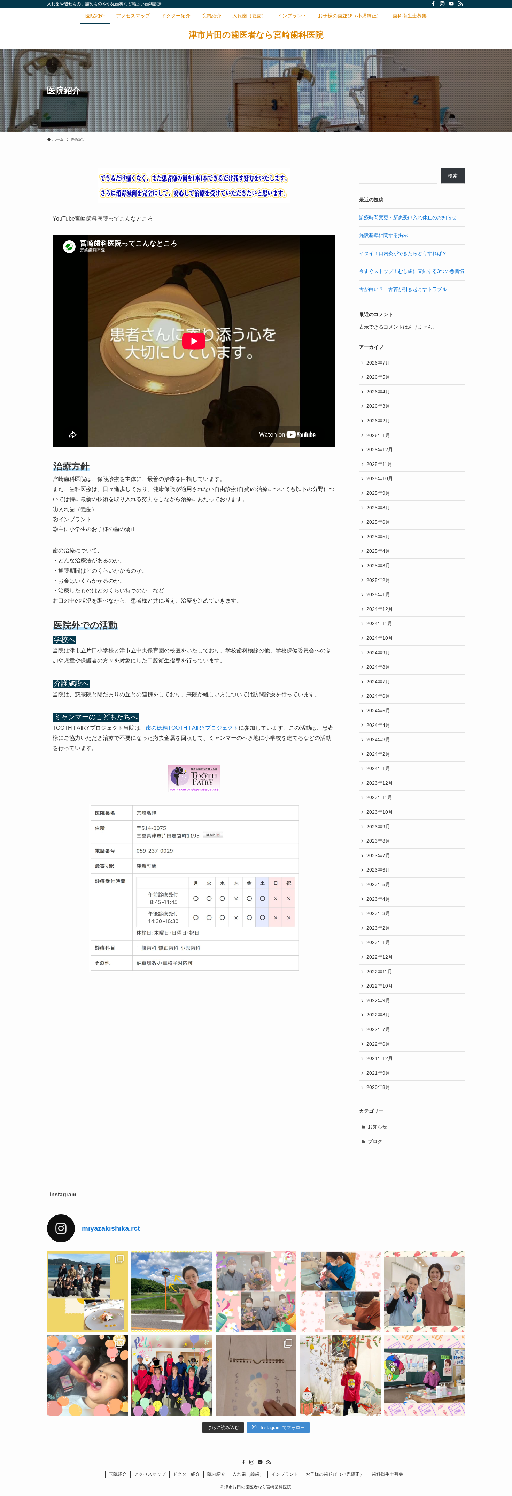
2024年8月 (378, 667)
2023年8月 (378, 841)
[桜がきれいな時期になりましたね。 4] (340, 1291)
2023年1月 (378, 942)
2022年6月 (378, 1044)
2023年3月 (378, 913)
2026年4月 (378, 391)
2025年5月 (378, 536)
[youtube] (451, 4)
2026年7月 (378, 363)
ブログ (375, 1141)
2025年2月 (378, 580)
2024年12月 (379, 609)
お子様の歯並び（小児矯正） (334, 1474)
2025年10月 (379, 478)
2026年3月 (378, 406)
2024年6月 (378, 696)
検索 (453, 175)
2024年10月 (379, 638)
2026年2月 (378, 420)
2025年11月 (379, 464)
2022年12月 (379, 957)
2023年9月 (378, 826)
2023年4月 (378, 899)
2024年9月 (378, 652)
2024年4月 (378, 725)
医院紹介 (118, 1474)
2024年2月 (378, 754)
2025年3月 (378, 565)
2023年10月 (379, 812)
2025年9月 (378, 493)
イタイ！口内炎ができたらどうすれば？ (403, 253)
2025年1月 (378, 594)
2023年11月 (379, 797)
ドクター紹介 (186, 1474)
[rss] (460, 4)
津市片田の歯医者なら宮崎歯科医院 (256, 35)
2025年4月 (378, 551)
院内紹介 (216, 1474)
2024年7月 (378, 681)
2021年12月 (379, 1058)
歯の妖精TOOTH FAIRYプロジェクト (192, 728)
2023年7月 (378, 855)
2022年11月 (379, 971)
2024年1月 (378, 768)
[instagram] (442, 4)
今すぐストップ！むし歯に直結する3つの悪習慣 (411, 271)
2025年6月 (378, 522)
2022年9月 (378, 1000)
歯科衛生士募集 (387, 1474)
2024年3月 (378, 739)
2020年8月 (378, 1087)
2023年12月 (379, 783)
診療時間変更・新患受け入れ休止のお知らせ (408, 217)
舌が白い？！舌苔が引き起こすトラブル (403, 289)
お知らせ (377, 1126)
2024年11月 (379, 623)
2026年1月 (378, 435)
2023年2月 (378, 928)
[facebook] (433, 4)
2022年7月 (378, 1029)
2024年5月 (378, 710)
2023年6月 (378, 870)
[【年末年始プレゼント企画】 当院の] (256, 1375)
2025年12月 (379, 449)
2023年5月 (378, 884)
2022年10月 (379, 986)
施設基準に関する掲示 (383, 235)
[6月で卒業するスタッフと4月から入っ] (256, 1291)
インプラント (284, 1474)
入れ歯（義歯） (248, 1474)
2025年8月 (378, 508)
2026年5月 (378, 377)
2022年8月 (378, 1015)
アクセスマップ (150, 1474)
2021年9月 (378, 1073)
